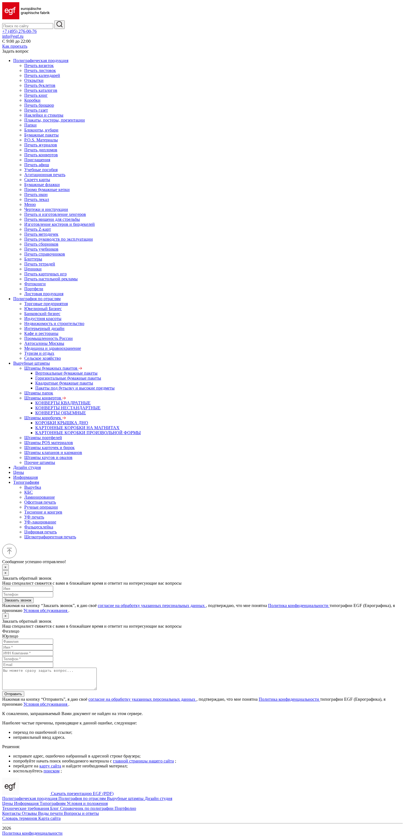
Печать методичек (41, 234)
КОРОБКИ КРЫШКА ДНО (61, 422)
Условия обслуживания (45, 610)
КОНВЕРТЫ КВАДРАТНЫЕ (63, 403)
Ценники (33, 269)
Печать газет (36, 110)
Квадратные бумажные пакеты (64, 383)
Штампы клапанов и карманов (53, 452)
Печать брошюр (39, 105)
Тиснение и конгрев (43, 512)
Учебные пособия (41, 169)
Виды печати (51, 813)
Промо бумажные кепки (47, 189)
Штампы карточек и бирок (49, 447)
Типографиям (26, 482)
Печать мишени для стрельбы (52, 219)
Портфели (33, 288)
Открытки (34, 80)
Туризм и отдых (39, 353)
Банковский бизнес (42, 313)
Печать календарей (42, 75)
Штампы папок (38, 393)
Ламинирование (39, 497)
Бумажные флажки (42, 184)
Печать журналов (40, 145)
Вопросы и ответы (81, 813)
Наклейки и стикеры (43, 115)
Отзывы (30, 813)
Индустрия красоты (42, 318)
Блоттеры (33, 259)
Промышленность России (48, 338)
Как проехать (14, 46)
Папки (30, 125)
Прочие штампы (39, 462)
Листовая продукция (43, 293)
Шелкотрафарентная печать (50, 537)
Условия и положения (87, 803)
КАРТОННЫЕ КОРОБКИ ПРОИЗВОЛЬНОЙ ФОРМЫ (88, 432)
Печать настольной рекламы (51, 278)
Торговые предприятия (46, 303)
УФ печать (34, 517)
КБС (28, 492)
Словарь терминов (20, 818)
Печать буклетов (39, 85)
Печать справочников (44, 254)
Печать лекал (36, 199)
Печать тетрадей (39, 264)
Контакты (12, 813)
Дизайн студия (27, 467)
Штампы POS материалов (48, 442)
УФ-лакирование (40, 522)
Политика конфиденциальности (299, 605)
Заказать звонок (17, 600)
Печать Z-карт (37, 229)
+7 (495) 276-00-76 (19, 31)
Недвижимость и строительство (54, 323)
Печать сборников (41, 244)
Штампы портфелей (43, 437)
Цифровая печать (40, 532)
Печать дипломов (40, 149)
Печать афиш (36, 164)
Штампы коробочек (43, 417)
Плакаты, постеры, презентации (54, 120)
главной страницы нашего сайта (143, 761)
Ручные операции (41, 507)
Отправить (13, 694)
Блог (55, 808)
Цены (18, 472)
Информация (25, 477)
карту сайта (50, 766)
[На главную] (26, 17)
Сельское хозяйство (42, 358)
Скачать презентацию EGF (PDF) (82, 793)
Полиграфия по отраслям (37, 298)
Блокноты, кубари (41, 130)
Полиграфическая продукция (40, 60)
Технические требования (26, 808)
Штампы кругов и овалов (48, 457)
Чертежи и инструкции (46, 209)
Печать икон (36, 194)
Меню (30, 204)
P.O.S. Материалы (41, 140)
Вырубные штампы (31, 363)
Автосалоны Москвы (44, 343)
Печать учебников (41, 249)
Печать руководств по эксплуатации (58, 239)
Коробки (32, 100)
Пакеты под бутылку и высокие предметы (75, 388)
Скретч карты (37, 179)
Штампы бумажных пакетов (51, 368)
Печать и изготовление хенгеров (55, 214)
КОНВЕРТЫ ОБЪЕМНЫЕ (60, 412)
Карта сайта (49, 818)
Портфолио (125, 808)
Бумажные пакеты (41, 135)
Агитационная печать (44, 174)
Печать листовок (40, 70)
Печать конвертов (41, 154)
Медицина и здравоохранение (52, 348)
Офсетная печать (40, 502)
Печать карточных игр (45, 274)
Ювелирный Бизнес (43, 308)
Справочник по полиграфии (87, 808)
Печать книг (36, 95)
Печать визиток (39, 65)
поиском (52, 771)
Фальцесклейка (38, 527)
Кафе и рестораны (41, 333)
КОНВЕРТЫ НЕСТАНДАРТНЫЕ (68, 407)
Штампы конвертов (43, 398)
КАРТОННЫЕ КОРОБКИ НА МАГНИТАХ (77, 427)
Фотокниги (35, 283)
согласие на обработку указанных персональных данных (152, 605)
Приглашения (37, 159)
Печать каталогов (40, 90)
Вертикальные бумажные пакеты (66, 373)
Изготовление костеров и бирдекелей (59, 224)
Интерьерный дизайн (44, 328)
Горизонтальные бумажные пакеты (68, 378)
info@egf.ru (12, 36)
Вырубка (32, 487)
